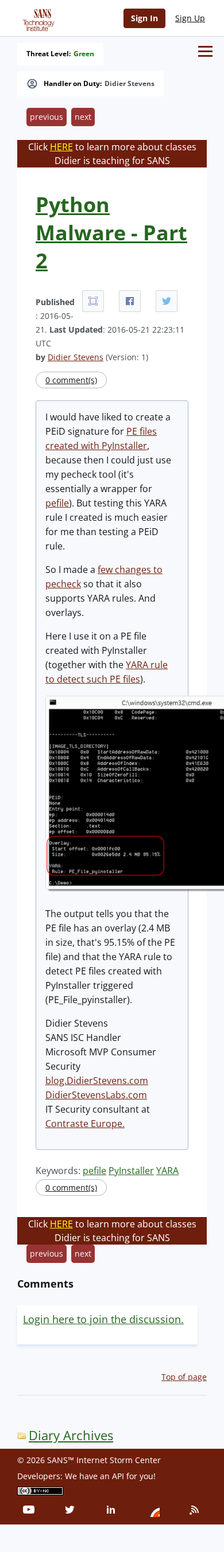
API (118, 1476)
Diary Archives (71, 1435)
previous (46, 116)
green (84, 54)
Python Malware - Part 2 (111, 232)
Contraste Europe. (85, 1123)
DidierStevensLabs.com (96, 1095)
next (83, 116)
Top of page (184, 1376)
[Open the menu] (205, 51)
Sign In (144, 18)
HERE (61, 147)
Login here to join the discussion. (103, 1319)
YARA (167, 1170)
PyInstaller (131, 1170)
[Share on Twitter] (166, 301)
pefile (57, 503)
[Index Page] (37, 17)
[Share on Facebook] (130, 301)
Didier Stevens (130, 83)
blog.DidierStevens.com (96, 1080)
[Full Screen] (93, 301)
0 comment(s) (71, 380)
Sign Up (190, 18)
